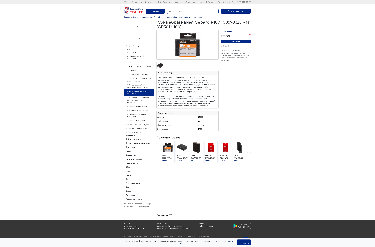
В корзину (236, 41)
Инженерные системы (135, 30)
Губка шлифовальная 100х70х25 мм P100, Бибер (196, 157)
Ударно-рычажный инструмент (135, 57)
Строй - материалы (133, 34)
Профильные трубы (134, 38)
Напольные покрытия (135, 159)
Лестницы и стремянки (137, 129)
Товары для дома (133, 183)
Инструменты (146, 17)
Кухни (128, 171)
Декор (128, 191)
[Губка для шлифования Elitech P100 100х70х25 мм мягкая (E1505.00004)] (210, 147)
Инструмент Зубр (133, 26)
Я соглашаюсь (244, 242)
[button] (226, 46)
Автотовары (131, 195)
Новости (127, 224)
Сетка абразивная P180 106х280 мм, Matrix (239, 157)
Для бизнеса (164, 2)
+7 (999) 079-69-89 (242, 2)
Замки (128, 179)
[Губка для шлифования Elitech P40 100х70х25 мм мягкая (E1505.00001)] (225, 147)
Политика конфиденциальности (170, 226)
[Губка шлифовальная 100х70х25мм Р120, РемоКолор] (182, 147)
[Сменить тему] (219, 2)
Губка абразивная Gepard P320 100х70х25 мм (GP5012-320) (167, 157)
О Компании (161, 224)
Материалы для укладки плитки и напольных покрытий (138, 100)
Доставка (178, 2)
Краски (129, 151)
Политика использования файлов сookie (173, 228)
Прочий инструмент (136, 121)
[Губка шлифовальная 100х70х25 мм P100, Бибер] (196, 147)
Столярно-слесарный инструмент (136, 115)
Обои (128, 167)
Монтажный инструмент (138, 110)
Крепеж (129, 175)
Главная (127, 17)
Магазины (150, 2)
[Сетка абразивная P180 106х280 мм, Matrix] (239, 147)
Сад (127, 187)
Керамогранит (132, 163)
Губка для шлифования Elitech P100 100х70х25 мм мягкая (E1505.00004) (210, 157)
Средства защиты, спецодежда (134, 134)
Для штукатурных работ (138, 75)
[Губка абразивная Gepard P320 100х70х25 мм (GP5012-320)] (167, 147)
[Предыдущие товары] (158, 152)
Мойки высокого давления (138, 143)
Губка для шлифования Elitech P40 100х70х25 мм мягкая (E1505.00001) (225, 157)
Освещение (131, 155)
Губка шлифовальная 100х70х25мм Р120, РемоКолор (182, 157)
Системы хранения (135, 139)
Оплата (202, 224)
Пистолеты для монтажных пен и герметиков (139, 80)
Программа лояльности (134, 228)
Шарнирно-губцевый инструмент (136, 51)
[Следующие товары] (249, 152)
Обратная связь (130, 226)
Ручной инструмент (162, 17)
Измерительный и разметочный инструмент (137, 86)
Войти (227, 2)
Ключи (131, 63)
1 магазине (227, 31)
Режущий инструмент (137, 106)
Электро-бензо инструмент (138, 125)
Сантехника (130, 22)
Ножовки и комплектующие (140, 67)
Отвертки (132, 71)
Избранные (211, 2)
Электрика (130, 147)
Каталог (156, 11)
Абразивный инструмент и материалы (188, 17)
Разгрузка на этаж (194, 2)
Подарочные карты (134, 199)
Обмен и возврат (206, 226)
